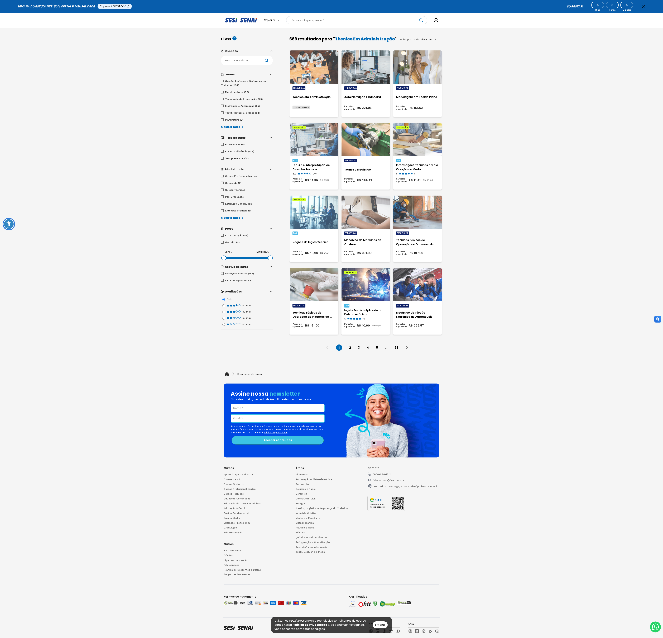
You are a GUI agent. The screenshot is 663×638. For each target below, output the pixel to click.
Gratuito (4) (232, 242)
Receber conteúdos (277, 440)
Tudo (230, 299)
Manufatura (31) (234, 119)
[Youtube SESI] (398, 631)
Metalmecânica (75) (237, 92)
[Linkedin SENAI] (417, 631)
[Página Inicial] (227, 374)
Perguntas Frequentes (237, 574)
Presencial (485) (234, 144)
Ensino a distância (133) (239, 151)
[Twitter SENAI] (430, 631)
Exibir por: (406, 39)
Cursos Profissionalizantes (241, 176)
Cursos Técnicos (235, 189)
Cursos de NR (233, 183)
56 (396, 347)
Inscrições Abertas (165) (239, 273)
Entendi (380, 625)
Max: (259, 251)
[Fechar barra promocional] (644, 6)
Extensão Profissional (238, 210)
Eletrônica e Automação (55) (242, 106)
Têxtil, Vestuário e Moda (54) (242, 112)
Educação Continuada (238, 203)
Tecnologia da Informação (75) (244, 99)
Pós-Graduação (234, 196)
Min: (227, 251)
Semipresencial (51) (236, 158)
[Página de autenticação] (436, 20)
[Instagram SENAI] (410, 631)
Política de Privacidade (309, 625)
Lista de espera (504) (238, 280)
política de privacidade (275, 432)
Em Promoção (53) (236, 235)
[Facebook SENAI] (424, 631)
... (386, 347)
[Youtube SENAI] (437, 631)
